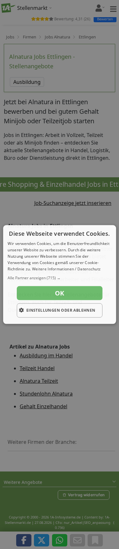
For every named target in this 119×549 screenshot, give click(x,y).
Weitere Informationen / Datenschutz (66, 268)
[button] (59, 278)
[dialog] (59, 274)
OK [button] (59, 293)
